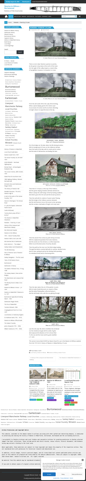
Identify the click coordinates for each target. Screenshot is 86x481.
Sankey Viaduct (11, 127)
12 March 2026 (34, 386)
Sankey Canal (13, 125)
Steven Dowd (46, 30)
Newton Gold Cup (9, 117)
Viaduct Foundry (10, 135)
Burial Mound (15, 83)
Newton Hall (17, 117)
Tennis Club (14, 133)
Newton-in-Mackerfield (10, 115)
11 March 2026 (51, 384)
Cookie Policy (56, 478)
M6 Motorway (15, 111)
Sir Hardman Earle (9, 129)
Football (16, 101)
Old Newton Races (16, 123)
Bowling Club (8, 83)
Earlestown (39, 399)
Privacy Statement (64, 478)
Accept (49, 474)
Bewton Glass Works (9, 82)
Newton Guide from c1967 (40, 1)
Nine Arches (8, 123)
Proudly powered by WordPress (32, 478)
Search (6, 49)
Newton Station (18, 121)
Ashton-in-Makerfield (73, 396)
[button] (82, 460)
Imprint (71, 478)
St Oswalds (17, 131)
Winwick (67, 404)
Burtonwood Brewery (10, 91)
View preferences (77, 474)
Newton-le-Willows (41, 352)
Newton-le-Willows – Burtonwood (12, 7)
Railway (7, 125)
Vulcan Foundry (11, 140)
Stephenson (16, 129)
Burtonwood (74, 402)
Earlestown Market (9, 101)
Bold (66, 396)
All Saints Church (9, 80)
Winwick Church (17, 143)
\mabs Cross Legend (9, 145)
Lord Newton (8, 111)
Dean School (16, 95)
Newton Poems (62, 352)
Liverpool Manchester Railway (13, 104)
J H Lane (20, 101)
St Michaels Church (9, 131)
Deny (63, 474)
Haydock (72, 404)
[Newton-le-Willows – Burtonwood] (6, 16)
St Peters (8, 133)
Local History (33, 352)
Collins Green (8, 93)
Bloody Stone (17, 82)
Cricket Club (14, 93)
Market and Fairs (9, 113)
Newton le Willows (9, 119)
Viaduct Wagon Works (10, 137)
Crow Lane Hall (9, 95)
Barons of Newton (17, 80)
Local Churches (11, 109)
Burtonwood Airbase (10, 89)
